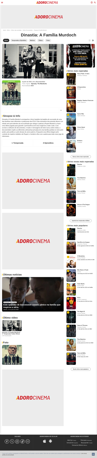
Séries (8, 30)
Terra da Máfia (81, 191)
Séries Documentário (27, 30)
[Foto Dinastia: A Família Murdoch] (12, 355)
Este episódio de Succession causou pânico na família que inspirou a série (31, 306)
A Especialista (81, 87)
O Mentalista (81, 256)
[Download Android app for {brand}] (51, 441)
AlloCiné (69, 440)
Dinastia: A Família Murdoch (48, 35)
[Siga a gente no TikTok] (22, 441)
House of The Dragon (83, 204)
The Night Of (81, 311)
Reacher (79, 164)
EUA (32, 85)
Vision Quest (81, 127)
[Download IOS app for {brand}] (45, 441)
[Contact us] (28, 441)
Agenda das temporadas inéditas (81, 220)
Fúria (78, 297)
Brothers (79, 140)
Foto (5, 342)
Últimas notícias (12, 274)
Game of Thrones (82, 325)
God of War (80, 114)
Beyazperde (84, 442)
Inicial (4, 30)
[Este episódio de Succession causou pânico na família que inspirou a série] (33, 294)
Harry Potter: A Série (83, 73)
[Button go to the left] (89, 40)
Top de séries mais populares (81, 369)
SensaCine (70, 442)
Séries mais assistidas (16, 30)
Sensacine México (77, 445)
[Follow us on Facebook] (7, 441)
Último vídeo (10, 317)
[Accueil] (47, 2)
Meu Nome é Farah (82, 270)
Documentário (40, 81)
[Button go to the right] (93, 40)
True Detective (81, 178)
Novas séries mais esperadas (81, 156)
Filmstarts (84, 440)
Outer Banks (80, 283)
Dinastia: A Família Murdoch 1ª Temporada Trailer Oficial (11, 333)
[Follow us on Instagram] (17, 441)
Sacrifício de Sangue (83, 242)
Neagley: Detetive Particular (85, 100)
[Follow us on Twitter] (12, 441)
